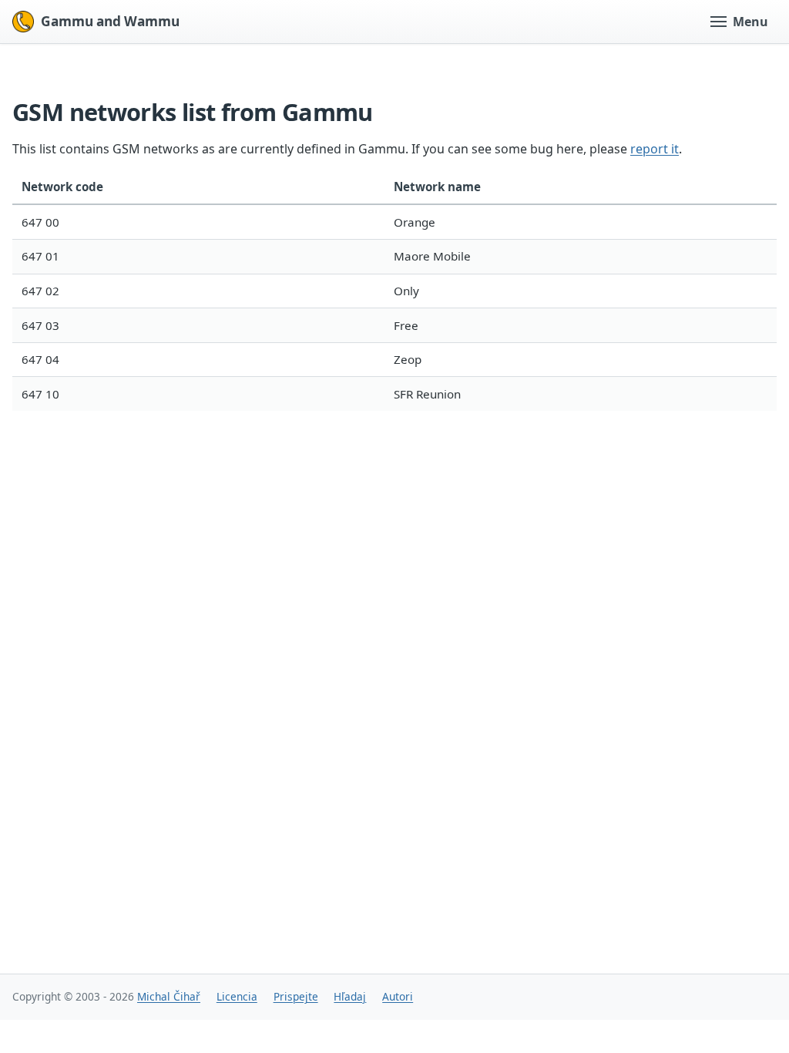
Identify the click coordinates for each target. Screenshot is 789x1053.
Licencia (237, 996)
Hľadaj (350, 996)
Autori (397, 996)
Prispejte (296, 996)
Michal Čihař (168, 996)
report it (654, 148)
